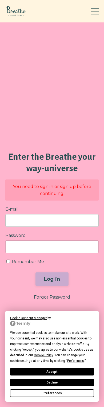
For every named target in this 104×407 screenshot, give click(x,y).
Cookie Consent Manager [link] (28, 318)
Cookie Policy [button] (43, 355)
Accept (52, 372)
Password (15, 235)
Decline (52, 382)
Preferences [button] (75, 361)
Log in (52, 279)
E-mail (12, 209)
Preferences (52, 393)
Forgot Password (52, 297)
